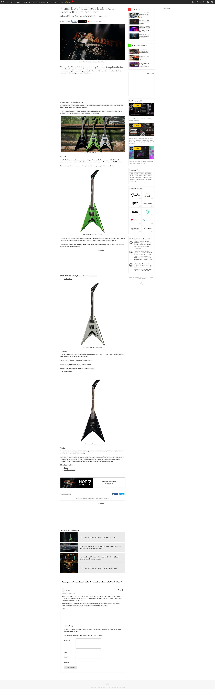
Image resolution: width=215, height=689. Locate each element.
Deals (69, 2)
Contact (151, 277)
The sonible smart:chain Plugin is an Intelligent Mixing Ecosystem (141, 113)
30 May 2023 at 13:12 (68, 593)
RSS (208, 2)
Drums (42, 2)
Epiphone (85, 461)
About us (131, 277)
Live (48, 2)
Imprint (145, 277)
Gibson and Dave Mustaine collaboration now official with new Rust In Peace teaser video (100, 547)
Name (66, 652)
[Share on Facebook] (115, 494)
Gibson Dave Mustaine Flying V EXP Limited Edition (98, 568)
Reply (63, 608)
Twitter (204, 2)
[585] (135, 203)
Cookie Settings (141, 278)
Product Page (68, 279)
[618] (148, 194)
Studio (34, 2)
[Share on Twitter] (121, 494)
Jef (69, 21)
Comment (67, 640)
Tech (54, 2)
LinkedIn (193, 2)
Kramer (66, 468)
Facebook (200, 2)
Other (60, 2)
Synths (27, 2)
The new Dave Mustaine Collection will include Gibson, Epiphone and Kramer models (99, 558)
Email (66, 657)
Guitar (19, 2)
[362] (147, 211)
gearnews (9, 2)
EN (188, 2)
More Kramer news (69, 470)
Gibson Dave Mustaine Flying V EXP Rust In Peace (98, 537)
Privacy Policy (138, 277)
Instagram (197, 2)
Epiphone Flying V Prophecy (114, 67)
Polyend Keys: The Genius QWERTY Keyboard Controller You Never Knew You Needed (143, 242)
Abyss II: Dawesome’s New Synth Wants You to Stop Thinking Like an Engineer (141, 156)
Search (212, 2)
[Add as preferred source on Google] (82, 21)
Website (66, 662)
